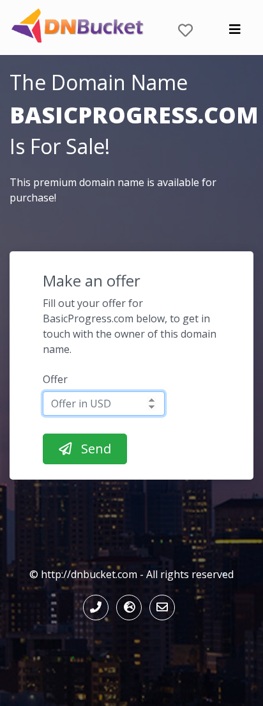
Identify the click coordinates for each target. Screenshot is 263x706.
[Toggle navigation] (235, 32)
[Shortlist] (185, 27)
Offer (55, 379)
